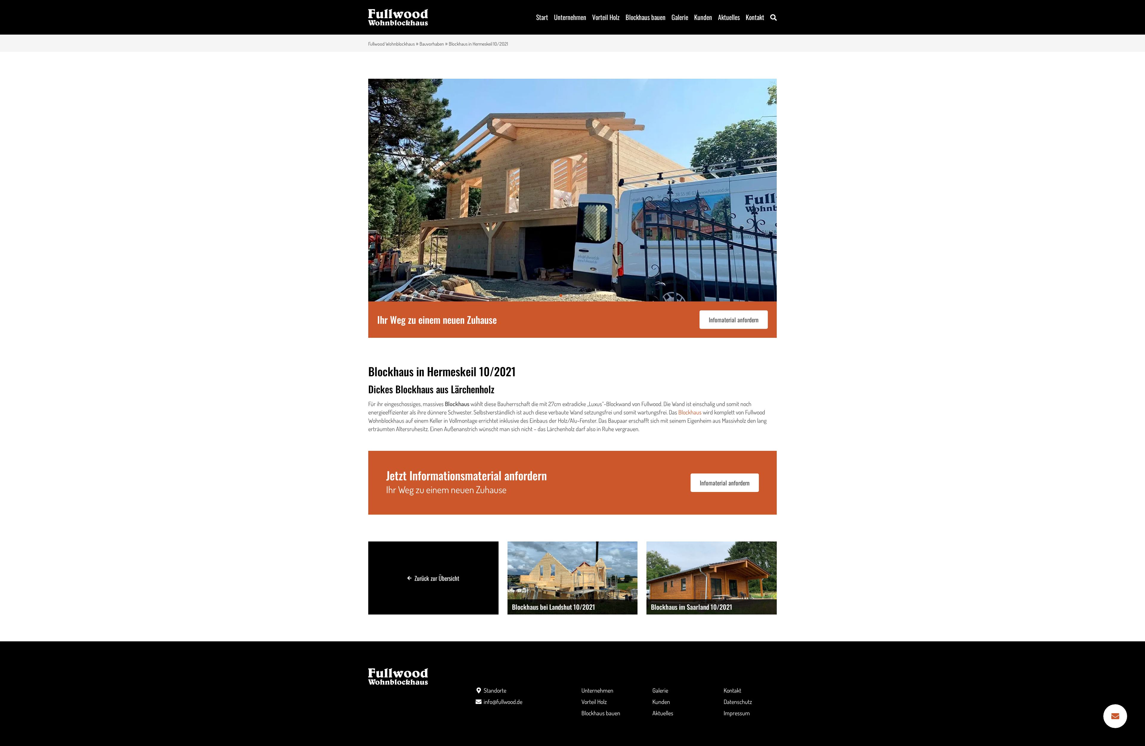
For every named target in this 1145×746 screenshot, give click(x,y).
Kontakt (755, 17)
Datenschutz (738, 701)
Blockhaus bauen (646, 17)
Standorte (495, 690)
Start (542, 17)
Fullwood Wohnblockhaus (391, 44)
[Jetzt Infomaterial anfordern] (1115, 716)
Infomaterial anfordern (734, 319)
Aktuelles (729, 17)
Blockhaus (690, 412)
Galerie (679, 17)
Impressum (737, 713)
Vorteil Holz (606, 17)
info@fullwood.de (503, 701)
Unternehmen (570, 17)
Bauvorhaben (432, 44)
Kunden (703, 17)
